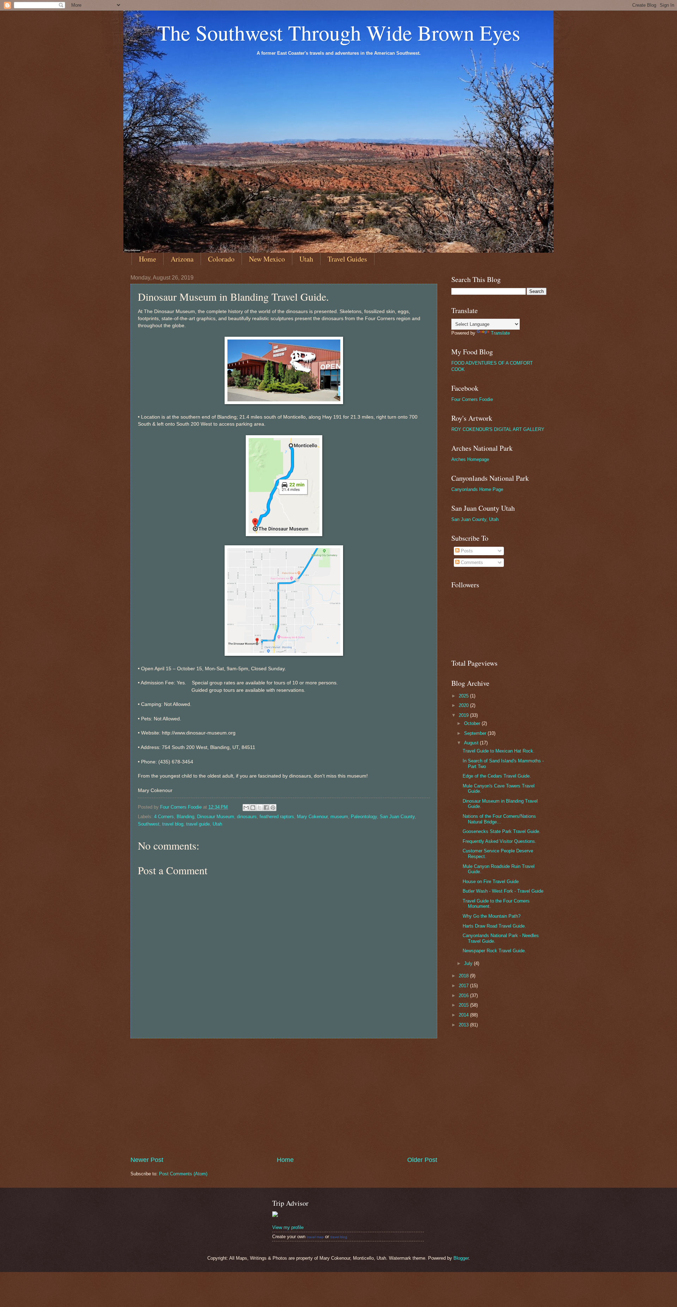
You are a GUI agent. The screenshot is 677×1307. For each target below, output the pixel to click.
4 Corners (164, 816)
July (469, 963)
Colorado (221, 259)
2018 (464, 975)
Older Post (422, 1159)
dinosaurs (247, 816)
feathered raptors (277, 816)
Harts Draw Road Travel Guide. (494, 926)
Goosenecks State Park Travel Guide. (502, 831)
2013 (464, 1024)
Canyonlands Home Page (477, 489)
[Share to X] (259, 807)
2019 (464, 715)
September (476, 733)
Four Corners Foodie (472, 399)
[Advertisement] (283, 1097)
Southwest (148, 824)
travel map (315, 1237)
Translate (500, 333)
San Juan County (397, 816)
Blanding (185, 816)
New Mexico (267, 259)
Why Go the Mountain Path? (491, 916)
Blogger (461, 1258)
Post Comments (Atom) (183, 1173)
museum (339, 816)
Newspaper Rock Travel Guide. (494, 950)
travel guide (198, 824)
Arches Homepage (470, 459)
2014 (464, 1015)
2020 (464, 705)
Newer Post (146, 1159)
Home (147, 259)
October (473, 723)
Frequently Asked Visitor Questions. (499, 841)
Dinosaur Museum (215, 816)
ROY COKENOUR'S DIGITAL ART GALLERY (497, 429)
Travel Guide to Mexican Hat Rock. (499, 751)
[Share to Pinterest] (272, 807)
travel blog (172, 824)
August (472, 742)
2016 (464, 995)
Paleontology (364, 816)
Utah (306, 259)
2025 (464, 696)
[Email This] (246, 807)
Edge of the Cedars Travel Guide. (497, 776)
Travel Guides (347, 259)
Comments (471, 562)
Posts (466, 550)
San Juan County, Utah (475, 519)
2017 (464, 985)
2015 (464, 1005)
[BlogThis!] (252, 807)
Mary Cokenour (312, 816)
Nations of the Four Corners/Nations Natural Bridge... (499, 819)
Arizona (182, 259)
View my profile (288, 1227)
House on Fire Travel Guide (491, 881)
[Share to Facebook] (266, 807)
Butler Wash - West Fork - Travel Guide (503, 891)
